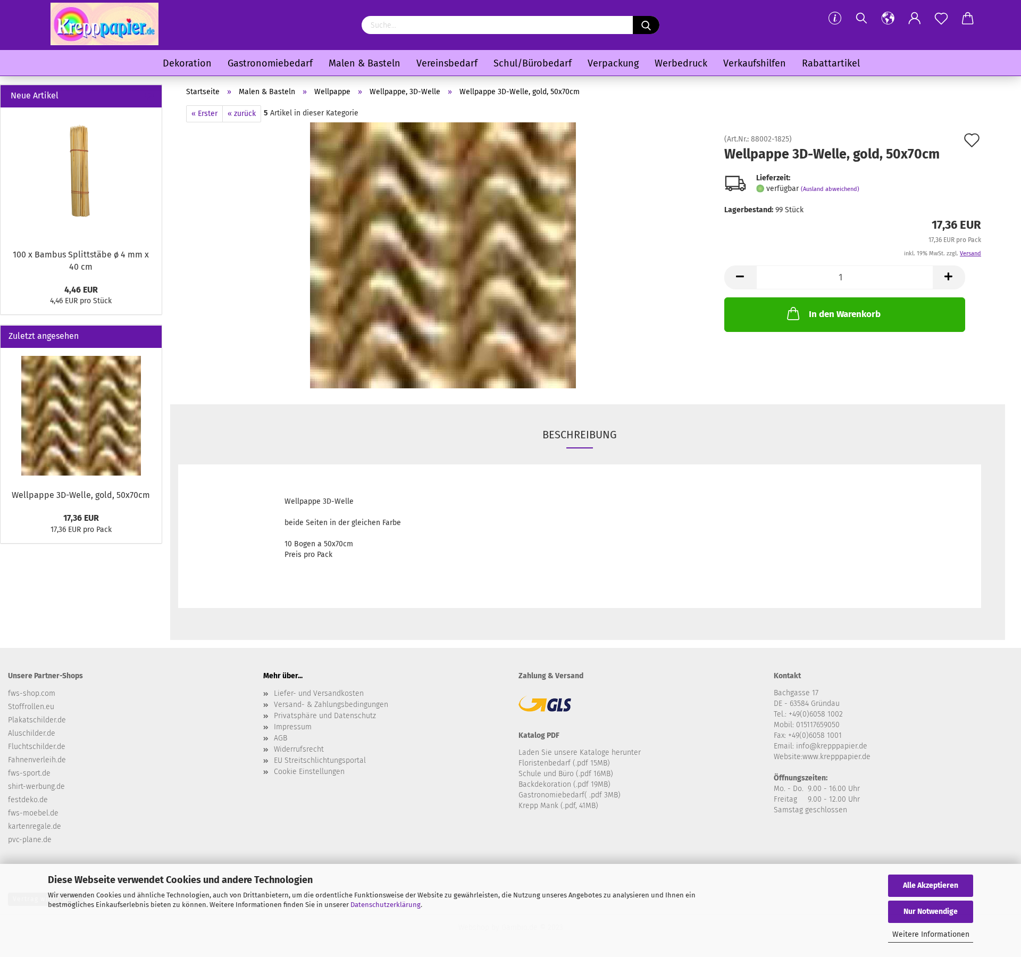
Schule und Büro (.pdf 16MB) (565, 773)
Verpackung (613, 63)
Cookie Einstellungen (309, 771)
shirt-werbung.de (36, 786)
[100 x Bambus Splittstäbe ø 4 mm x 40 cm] (81, 175)
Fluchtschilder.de (36, 746)
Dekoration (187, 63)
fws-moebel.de (33, 813)
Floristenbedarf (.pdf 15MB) (564, 763)
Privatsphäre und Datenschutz (325, 715)
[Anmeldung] (914, 18)
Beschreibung (579, 434)
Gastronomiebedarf (270, 63)
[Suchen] (861, 18)
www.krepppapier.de (836, 756)
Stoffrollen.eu (31, 706)
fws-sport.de (29, 773)
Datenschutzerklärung (385, 905)
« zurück (242, 113)
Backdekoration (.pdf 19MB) (564, 784)
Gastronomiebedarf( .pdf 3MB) (569, 795)
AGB (280, 738)
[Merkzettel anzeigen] (941, 18)
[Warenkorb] (968, 18)
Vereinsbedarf (447, 63)
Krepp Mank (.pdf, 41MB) (558, 805)
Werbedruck (681, 63)
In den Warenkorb (845, 314)
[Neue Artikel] (149, 96)
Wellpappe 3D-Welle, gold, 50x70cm (81, 495)
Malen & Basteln (364, 63)
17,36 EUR (81, 518)
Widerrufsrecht (299, 749)
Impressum (293, 726)
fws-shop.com (31, 693)
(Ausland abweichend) (830, 189)
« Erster (204, 113)
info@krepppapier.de (831, 746)
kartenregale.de (34, 826)
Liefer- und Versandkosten (319, 693)
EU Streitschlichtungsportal (320, 760)
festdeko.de (28, 799)
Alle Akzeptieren (930, 885)
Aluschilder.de (31, 733)
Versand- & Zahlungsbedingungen (331, 704)
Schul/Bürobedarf (532, 63)
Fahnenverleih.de (37, 759)
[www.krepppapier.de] (104, 24)
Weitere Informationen (930, 934)
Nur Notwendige (930, 911)
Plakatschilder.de (37, 720)
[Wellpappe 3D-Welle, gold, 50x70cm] (443, 255)
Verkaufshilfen (754, 63)
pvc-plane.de (30, 839)
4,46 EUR (81, 290)
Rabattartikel (831, 63)
